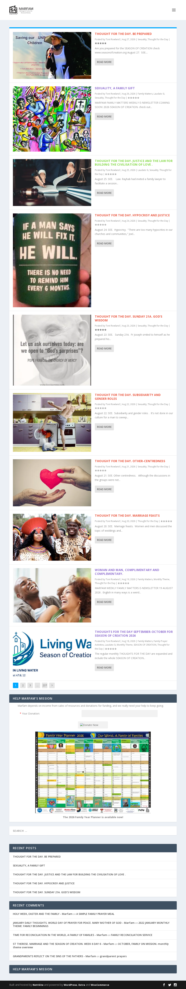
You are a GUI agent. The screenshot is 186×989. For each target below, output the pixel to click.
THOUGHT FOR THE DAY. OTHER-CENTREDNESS (130, 461)
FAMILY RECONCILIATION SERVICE (131, 935)
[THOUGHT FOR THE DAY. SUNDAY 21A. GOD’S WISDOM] (52, 350)
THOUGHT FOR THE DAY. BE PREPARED (123, 34)
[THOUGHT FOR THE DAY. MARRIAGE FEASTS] (52, 537)
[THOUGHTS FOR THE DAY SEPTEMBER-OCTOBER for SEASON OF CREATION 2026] (52, 653)
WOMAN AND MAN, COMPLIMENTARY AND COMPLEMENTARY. (127, 572)
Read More (104, 62)
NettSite (38, 984)
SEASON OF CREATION (145, 644)
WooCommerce (100, 984)
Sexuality (142, 39)
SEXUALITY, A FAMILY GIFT (115, 88)
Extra (81, 984)
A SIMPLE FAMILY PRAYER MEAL (95, 914)
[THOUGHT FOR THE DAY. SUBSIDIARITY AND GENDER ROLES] (52, 422)
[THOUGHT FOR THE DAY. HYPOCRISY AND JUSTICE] (52, 260)
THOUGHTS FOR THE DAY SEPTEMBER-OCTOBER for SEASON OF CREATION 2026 (134, 634)
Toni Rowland (113, 39)
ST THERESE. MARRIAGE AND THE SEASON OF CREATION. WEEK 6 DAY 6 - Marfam (63, 944)
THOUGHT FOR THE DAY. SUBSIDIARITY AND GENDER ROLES (128, 397)
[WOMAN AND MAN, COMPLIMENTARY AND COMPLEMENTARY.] (52, 595)
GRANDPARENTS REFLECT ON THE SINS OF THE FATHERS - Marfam (54, 956)
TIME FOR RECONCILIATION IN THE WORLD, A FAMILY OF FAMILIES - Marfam (60, 935)
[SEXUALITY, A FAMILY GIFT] (52, 118)
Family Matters (145, 93)
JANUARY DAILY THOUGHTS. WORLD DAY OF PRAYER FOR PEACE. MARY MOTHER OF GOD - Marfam (74, 922)
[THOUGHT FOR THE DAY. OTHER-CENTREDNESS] (52, 482)
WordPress (70, 984)
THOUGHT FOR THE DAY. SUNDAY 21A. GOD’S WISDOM (128, 318)
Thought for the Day (158, 39)
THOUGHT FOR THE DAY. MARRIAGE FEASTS (127, 516)
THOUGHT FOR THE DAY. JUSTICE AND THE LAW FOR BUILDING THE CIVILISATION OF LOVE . (134, 163)
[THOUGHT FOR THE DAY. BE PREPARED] (52, 55)
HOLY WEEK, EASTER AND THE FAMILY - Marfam (42, 914)
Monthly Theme (161, 579)
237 (45, 685)
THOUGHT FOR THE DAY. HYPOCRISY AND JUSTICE (132, 215)
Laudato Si (159, 93)
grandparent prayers (113, 956)
